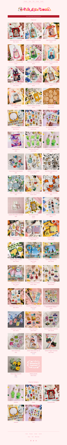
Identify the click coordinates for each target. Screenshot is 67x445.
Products (25, 1)
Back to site (37, 436)
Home (26, 433)
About (30, 1)
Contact (37, 1)
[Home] (33, 9)
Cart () (41, 1)
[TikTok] (33, 441)
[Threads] (36, 441)
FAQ (33, 1)
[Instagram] (31, 441)
